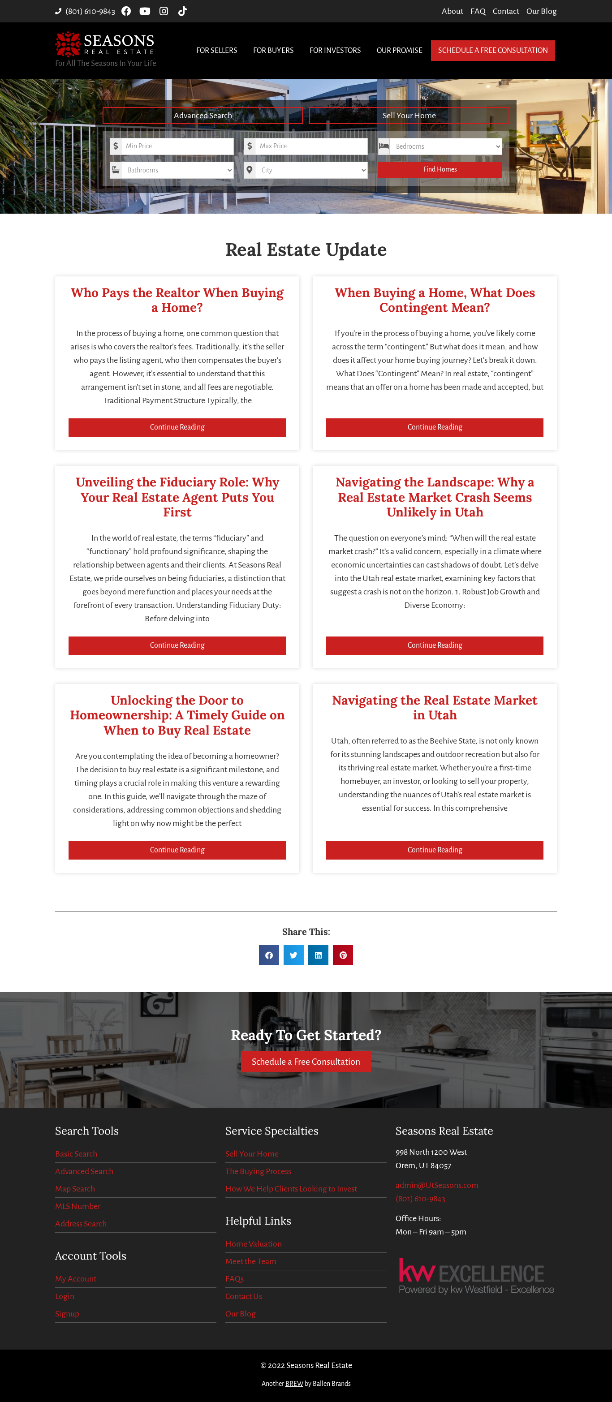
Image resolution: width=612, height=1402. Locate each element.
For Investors (335, 51)
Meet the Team (250, 1261)
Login (64, 1296)
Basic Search (76, 1153)
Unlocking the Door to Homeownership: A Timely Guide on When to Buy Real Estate (177, 715)
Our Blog (240, 1313)
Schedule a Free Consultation (493, 51)
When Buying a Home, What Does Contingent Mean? (435, 300)
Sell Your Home (409, 115)
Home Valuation (253, 1243)
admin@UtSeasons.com (437, 1185)
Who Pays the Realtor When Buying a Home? (177, 300)
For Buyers (273, 51)
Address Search (81, 1223)
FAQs (234, 1278)
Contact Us (243, 1296)
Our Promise (399, 51)
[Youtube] (145, 11)
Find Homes (440, 169)
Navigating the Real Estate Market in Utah (435, 707)
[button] (269, 955)
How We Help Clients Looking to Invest (291, 1188)
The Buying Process (258, 1171)
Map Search (75, 1188)
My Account (75, 1278)
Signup (67, 1313)
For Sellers (216, 51)
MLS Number (77, 1206)
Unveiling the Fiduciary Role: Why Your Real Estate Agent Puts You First (177, 497)
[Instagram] (164, 11)
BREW (294, 1383)
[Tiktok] (183, 11)
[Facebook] (126, 11)
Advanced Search (203, 115)
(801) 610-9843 (420, 1198)
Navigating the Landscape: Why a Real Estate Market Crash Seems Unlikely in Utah (435, 497)
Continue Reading (177, 427)
